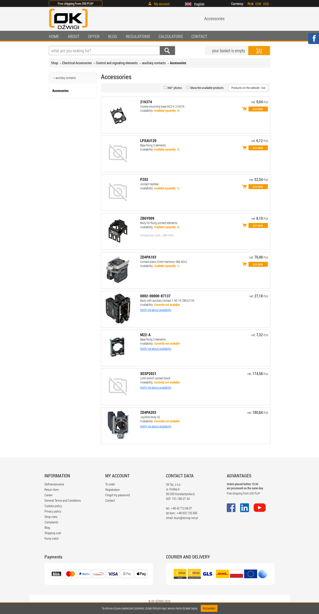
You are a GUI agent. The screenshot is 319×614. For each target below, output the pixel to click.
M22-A (145, 334)
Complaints (51, 522)
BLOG (112, 36)
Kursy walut (51, 538)
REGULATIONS (138, 36)
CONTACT (199, 36)
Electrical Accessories (77, 63)
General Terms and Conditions (62, 500)
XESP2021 (148, 373)
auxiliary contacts (154, 63)
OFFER (93, 36)
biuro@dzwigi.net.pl (186, 518)
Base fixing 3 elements (153, 145)
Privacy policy (52, 511)
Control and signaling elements (117, 63)
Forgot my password (117, 495)
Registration (112, 489)
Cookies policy (53, 506)
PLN (250, 4)
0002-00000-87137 (155, 295)
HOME (54, 36)
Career (48, 495)
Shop (54, 63)
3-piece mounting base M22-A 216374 (162, 106)
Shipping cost (52, 533)
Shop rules (50, 516)
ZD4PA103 (148, 257)
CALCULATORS (171, 36)
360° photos (174, 88)
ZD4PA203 (148, 412)
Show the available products (207, 88)
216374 (146, 101)
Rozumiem (209, 608)
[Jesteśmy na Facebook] (313, 41)
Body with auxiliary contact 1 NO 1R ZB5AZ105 (167, 300)
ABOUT (73, 36)
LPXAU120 (148, 140)
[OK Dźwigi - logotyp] (68, 30)
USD (266, 4)
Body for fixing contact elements (158, 223)
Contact (110, 500)
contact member (149, 184)
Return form (51, 489)
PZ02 (144, 179)
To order (110, 484)
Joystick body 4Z (150, 417)
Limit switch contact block (155, 378)
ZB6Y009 (147, 218)
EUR (258, 4)
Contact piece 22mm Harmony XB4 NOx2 (163, 262)
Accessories (178, 63)
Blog (47, 527)
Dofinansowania (54, 484)
